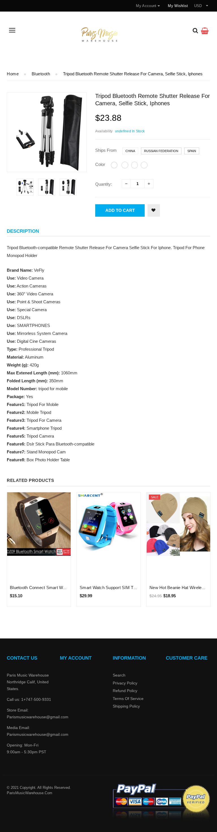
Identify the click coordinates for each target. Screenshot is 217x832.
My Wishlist (178, 6)
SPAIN (191, 151)
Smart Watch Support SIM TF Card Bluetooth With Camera (136, 587)
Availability (104, 131)
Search (119, 675)
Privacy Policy (125, 683)
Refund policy (125, 690)
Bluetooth (41, 73)
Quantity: (103, 184)
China (130, 151)
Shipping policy (126, 706)
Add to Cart (120, 210)
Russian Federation (161, 151)
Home (13, 73)
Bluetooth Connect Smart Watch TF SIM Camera (56, 587)
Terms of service (128, 698)
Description (23, 231)
